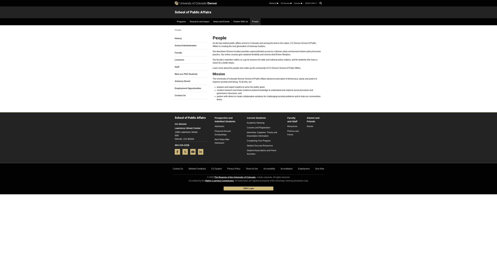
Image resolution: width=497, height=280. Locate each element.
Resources (292, 126)
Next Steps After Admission (222, 141)
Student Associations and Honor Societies (261, 152)
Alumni (310, 126)
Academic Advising (255, 123)
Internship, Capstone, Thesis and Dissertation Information (262, 134)
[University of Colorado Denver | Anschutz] (196, 3)
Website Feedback (197, 169)
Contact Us (178, 169)
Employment (304, 169)
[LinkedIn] (201, 156)
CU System (216, 169)
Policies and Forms (293, 133)
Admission (219, 126)
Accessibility (269, 169)
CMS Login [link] (248, 188)
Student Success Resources (260, 146)
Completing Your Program (259, 141)
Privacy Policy (233, 169)
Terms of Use (252, 169)
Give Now (319, 169)
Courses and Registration (258, 128)
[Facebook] (178, 156)
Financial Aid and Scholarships (223, 133)
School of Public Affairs (193, 12)
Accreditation (287, 169)
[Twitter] (186, 156)
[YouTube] (194, 156)
